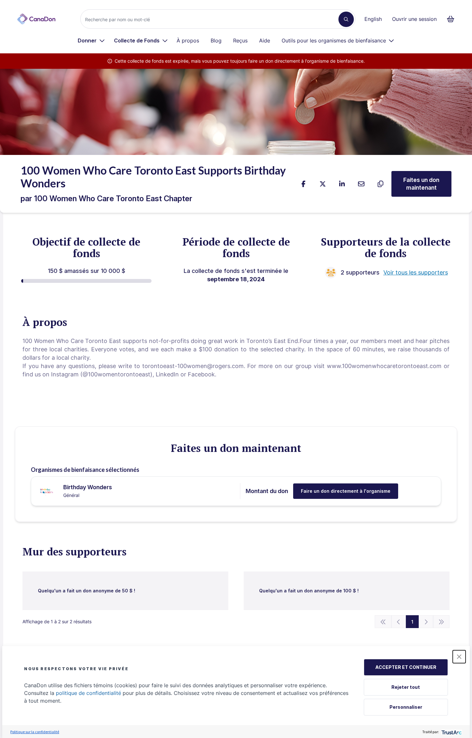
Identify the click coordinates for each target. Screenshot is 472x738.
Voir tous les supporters (415, 272)
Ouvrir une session (414, 19)
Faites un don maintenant (421, 183)
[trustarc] (451, 731)
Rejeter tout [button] (405, 687)
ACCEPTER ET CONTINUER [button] (405, 667)
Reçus (240, 40)
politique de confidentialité (88, 693)
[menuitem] (91, 40)
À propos (188, 40)
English (373, 19)
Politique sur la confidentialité (34, 731)
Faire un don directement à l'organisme (345, 491)
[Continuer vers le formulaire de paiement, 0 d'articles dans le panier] (452, 18)
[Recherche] (346, 19)
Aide (264, 40)
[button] (459, 656)
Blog (216, 40)
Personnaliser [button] (405, 707)
